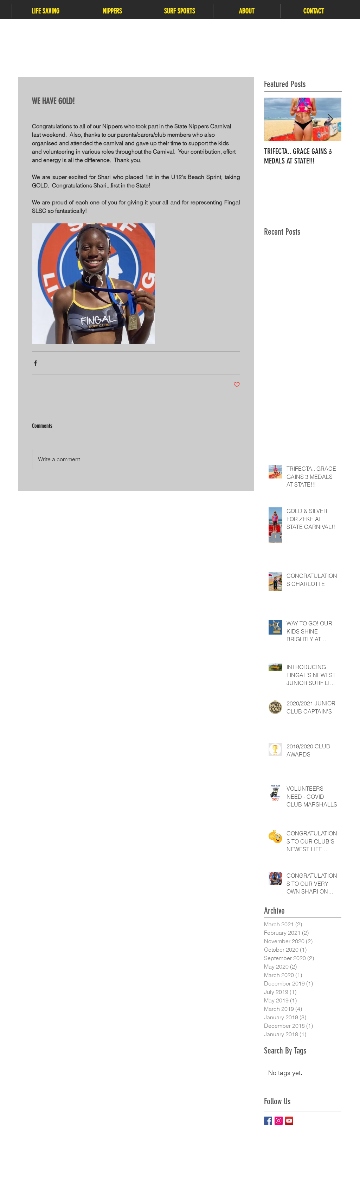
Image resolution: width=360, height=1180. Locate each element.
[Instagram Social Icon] (279, 1121)
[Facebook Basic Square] (268, 1121)
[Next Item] (330, 119)
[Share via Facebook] (35, 363)
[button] (45, 11)
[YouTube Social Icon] (289, 1121)
